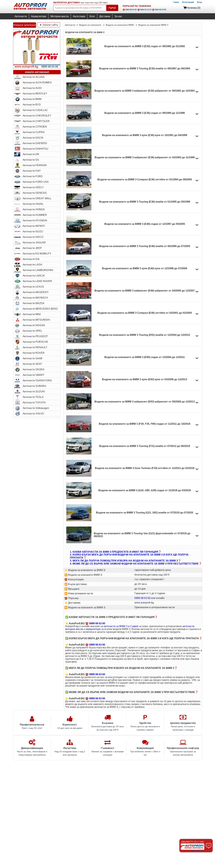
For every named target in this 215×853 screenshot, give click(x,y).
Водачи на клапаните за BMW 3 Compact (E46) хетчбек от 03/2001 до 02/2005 (144, 313)
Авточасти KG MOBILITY (37, 253)
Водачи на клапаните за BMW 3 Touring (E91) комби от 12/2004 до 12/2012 (144, 335)
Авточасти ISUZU (33, 231)
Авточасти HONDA (34, 209)
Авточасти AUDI (32, 88)
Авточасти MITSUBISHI (36, 319)
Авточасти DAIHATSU (35, 148)
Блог (92, 16)
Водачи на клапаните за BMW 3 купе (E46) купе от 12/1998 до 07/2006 (144, 268)
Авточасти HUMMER (35, 215)
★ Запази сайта (49, 24)
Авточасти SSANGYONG (37, 380)
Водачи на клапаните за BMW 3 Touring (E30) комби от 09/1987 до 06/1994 (144, 68)
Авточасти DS (31, 159)
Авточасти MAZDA (33, 303)
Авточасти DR (31, 154)
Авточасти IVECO (33, 237)
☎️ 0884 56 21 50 (144, 10)
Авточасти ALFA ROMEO (37, 82)
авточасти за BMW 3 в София (121, 626)
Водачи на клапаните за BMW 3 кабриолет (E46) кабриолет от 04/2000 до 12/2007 (144, 290)
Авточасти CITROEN (35, 126)
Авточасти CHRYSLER (36, 121)
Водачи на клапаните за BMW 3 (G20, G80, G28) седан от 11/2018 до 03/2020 (144, 490)
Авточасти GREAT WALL (37, 198)
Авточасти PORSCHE (35, 342)
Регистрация (188, 2)
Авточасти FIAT (32, 170)
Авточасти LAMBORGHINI (38, 270)
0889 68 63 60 (142, 598)
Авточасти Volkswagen (36, 408)
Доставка (104, 16)
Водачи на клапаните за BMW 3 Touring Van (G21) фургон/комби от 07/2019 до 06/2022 (142, 535)
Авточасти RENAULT (35, 347)
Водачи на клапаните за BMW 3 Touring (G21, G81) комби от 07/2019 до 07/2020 (144, 512)
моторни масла (74, 629)
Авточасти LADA (32, 264)
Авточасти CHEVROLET (37, 115)
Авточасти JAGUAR (34, 242)
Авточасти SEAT (32, 364)
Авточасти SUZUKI (34, 391)
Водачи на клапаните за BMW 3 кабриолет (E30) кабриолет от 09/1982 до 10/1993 (144, 90)
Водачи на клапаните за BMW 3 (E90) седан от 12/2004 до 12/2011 (144, 357)
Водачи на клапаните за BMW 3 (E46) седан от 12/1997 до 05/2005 (144, 224)
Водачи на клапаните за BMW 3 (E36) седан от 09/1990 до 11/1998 (144, 113)
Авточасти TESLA (33, 397)
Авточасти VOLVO (33, 413)
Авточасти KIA (31, 259)
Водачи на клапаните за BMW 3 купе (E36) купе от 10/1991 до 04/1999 (144, 135)
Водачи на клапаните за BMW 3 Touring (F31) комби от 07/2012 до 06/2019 (144, 446)
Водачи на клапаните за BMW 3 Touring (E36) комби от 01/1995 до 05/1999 (144, 201)
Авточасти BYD (32, 104)
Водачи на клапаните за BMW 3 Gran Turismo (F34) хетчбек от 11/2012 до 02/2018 (144, 468)
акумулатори (93, 629)
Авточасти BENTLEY (35, 93)
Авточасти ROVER (34, 353)
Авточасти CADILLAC (35, 110)
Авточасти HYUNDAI (35, 220)
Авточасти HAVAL (33, 204)
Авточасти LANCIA (34, 275)
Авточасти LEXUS (33, 286)
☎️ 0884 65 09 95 (159, 10)
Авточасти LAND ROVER (37, 281)
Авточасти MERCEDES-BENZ (40, 308)
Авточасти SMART (33, 375)
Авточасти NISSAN (34, 325)
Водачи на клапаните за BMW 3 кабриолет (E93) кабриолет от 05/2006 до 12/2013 (144, 401)
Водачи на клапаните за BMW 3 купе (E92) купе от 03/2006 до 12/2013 (144, 379)
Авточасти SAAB (32, 358)
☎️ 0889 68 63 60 (130, 10)
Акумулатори (38, 16)
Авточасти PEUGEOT (35, 336)
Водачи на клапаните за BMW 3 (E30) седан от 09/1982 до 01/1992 (144, 46)
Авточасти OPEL (32, 330)
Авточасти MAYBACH (35, 297)
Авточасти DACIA (33, 137)
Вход (199, 2)
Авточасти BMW (32, 99)
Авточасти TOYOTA (34, 402)
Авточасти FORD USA (36, 181)
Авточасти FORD (33, 176)
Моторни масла (60, 16)
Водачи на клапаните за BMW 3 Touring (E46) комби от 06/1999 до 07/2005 (144, 246)
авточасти (188, 626)
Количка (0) (193, 7)
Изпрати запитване (24, 25)
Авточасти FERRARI (35, 165)
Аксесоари (79, 16)
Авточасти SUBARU (34, 386)
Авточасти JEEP (32, 248)
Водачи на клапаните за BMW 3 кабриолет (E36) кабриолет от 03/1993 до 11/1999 (145, 157)
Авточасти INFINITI (34, 226)
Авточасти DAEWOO (35, 143)
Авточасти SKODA (33, 369)
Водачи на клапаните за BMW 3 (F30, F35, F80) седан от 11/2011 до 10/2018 (144, 423)
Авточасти (21, 16)
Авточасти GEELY (33, 187)
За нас (118, 16)
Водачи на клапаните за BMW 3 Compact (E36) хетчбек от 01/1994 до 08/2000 (144, 179)
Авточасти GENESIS (35, 193)
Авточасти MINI (32, 314)
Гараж (176, 2)
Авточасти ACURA (34, 77)
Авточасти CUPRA (34, 132)
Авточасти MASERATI (35, 292)
